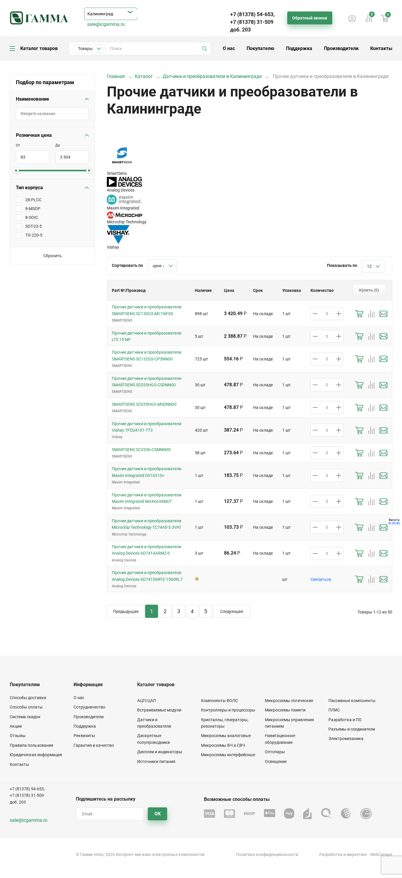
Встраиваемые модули (159, 710)
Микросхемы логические (289, 700)
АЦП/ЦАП (146, 700)
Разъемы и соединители (351, 729)
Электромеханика (345, 738)
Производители (341, 48)
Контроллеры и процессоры (228, 710)
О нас (229, 48)
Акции (16, 726)
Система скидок (25, 716)
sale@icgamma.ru (106, 24)
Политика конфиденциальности (267, 854)
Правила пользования (31, 745)
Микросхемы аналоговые (226, 735)
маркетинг (357, 854)
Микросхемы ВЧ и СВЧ (223, 745)
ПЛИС (334, 710)
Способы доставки (28, 697)
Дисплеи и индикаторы (159, 751)
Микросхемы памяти (285, 710)
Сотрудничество (89, 707)
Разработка (331, 854)
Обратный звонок (309, 18)
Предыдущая (126, 611)
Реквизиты (84, 735)
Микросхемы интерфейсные (228, 754)
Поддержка (299, 48)
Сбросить (52, 255)
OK (158, 814)
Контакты (381, 48)
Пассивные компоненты (352, 700)
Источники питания (156, 761)
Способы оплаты (26, 707)
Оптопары (275, 751)
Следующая (231, 611)
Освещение (276, 761)
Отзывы (18, 735)
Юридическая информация (36, 754)
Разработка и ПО (345, 719)
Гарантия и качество (94, 745)
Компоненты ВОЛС (219, 700)
